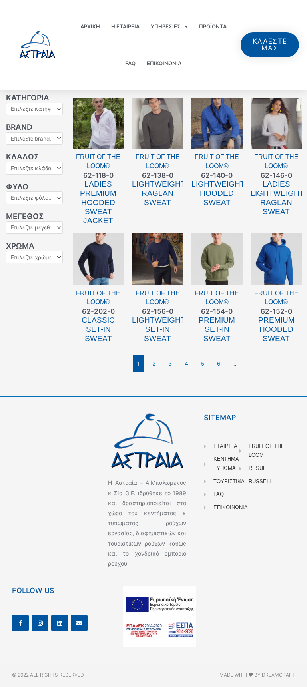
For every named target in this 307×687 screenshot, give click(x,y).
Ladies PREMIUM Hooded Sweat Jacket (98, 202)
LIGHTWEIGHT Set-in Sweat (158, 329)
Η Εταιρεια (125, 26)
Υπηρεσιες (166, 26)
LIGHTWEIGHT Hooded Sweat (218, 193)
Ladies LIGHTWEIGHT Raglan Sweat (277, 197)
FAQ (130, 63)
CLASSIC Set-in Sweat (98, 329)
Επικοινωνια (164, 63)
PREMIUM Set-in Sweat (217, 329)
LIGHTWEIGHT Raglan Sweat (158, 193)
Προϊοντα (213, 26)
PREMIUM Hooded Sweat (276, 329)
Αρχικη (90, 26)
